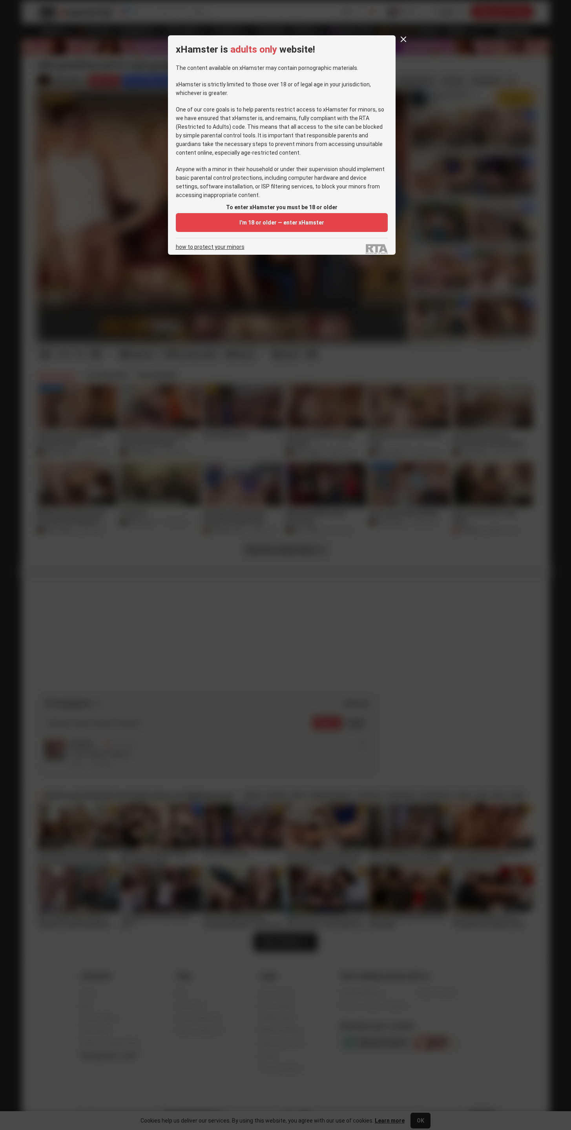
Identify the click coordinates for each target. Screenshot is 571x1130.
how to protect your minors (210, 247)
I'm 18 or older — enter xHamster (281, 222)
